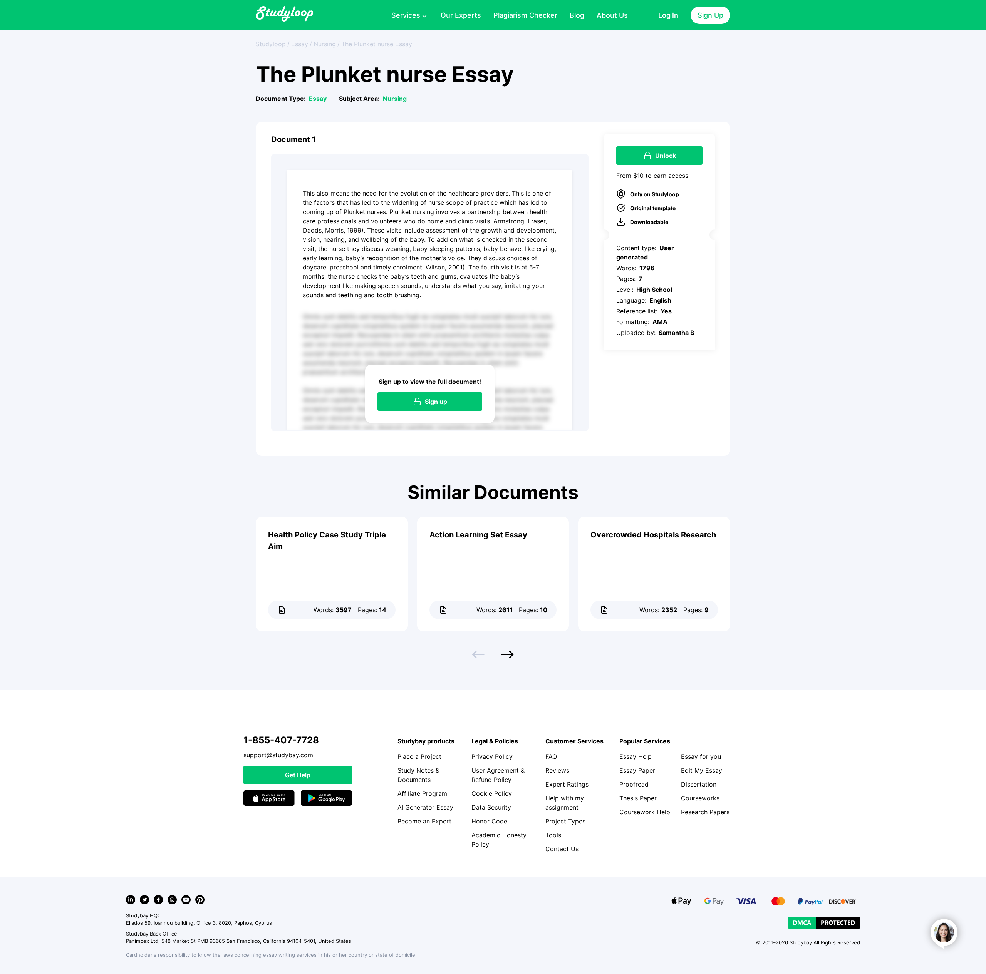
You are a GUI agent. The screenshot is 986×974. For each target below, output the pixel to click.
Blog (577, 15)
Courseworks (700, 798)
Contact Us (562, 849)
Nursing (395, 98)
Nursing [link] (325, 44)
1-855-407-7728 (281, 740)
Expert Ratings (567, 784)
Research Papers (705, 812)
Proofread (634, 784)
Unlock (665, 155)
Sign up (436, 401)
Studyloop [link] (271, 44)
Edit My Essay (701, 770)
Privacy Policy (492, 756)
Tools (553, 835)
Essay (318, 98)
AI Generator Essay (425, 807)
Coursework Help (644, 812)
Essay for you (701, 756)
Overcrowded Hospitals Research (653, 534)
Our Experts (461, 15)
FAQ (551, 756)
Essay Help (635, 756)
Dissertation (698, 784)
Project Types (565, 821)
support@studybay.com (278, 755)
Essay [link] (299, 44)
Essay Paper (637, 770)
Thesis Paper (638, 798)
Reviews (557, 770)
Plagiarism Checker (525, 15)
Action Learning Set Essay (478, 534)
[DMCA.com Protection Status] (824, 923)
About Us (612, 15)
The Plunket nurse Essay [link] (376, 44)
